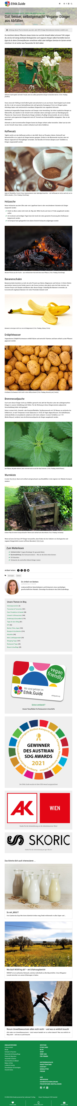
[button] (18, 570)
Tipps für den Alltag (33, 13)
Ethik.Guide (40, 541)
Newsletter (44, 1069)
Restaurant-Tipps (12, 644)
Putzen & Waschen (10, 1056)
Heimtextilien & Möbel (12, 1061)
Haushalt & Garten (10, 1058)
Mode (6, 1049)
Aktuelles (10, 634)
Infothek (43, 1045)
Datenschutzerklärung (49, 1082)
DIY (43, 13)
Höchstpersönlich (12, 606)
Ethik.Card (44, 1047)
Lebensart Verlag (30, 1097)
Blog (41, 1049)
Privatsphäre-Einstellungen (51, 1084)
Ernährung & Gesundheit (14, 618)
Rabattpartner (46, 1064)
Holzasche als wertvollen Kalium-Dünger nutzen (25, 560)
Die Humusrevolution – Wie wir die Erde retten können (39, 555)
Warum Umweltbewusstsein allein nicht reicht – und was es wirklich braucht (38, 1029)
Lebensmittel (9, 1047)
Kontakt (43, 1067)
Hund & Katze (9, 1070)
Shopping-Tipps (12, 641)
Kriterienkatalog (46, 1062)
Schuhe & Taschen (10, 1052)
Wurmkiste (13, 479)
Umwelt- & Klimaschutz (14, 13)
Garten (19, 576)
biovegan (11, 576)
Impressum (44, 1079)
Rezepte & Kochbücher (14, 631)
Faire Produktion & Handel (15, 612)
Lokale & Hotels (10, 1065)
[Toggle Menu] (60, 3)
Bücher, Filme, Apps (13, 628)
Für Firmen (44, 1056)
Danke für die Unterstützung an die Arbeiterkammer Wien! (38, 826)
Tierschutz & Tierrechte (14, 609)
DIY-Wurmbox (15, 557)
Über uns (43, 1054)
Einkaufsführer (11, 1045)
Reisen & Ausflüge (12, 647)
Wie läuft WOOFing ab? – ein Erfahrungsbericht (26, 969)
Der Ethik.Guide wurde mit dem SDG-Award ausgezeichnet (38, 784)
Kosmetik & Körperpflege (12, 1054)
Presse (42, 1071)
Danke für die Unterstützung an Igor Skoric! (38, 850)
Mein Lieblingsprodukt (14, 638)
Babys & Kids (9, 1063)
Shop (42, 1052)
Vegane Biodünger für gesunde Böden (33, 552)
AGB (41, 1077)
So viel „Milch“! (13, 912)
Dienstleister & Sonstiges (13, 1067)
